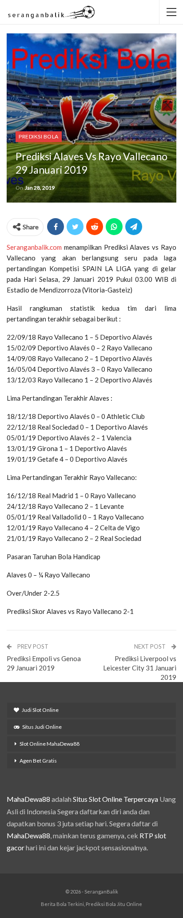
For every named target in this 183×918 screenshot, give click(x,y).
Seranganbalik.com (34, 247)
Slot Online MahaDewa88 (50, 743)
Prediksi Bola (39, 136)
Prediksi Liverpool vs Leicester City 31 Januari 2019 (139, 667)
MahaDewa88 (28, 799)
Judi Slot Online (40, 710)
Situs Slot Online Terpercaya (115, 799)
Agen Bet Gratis (38, 760)
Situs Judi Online (42, 726)
